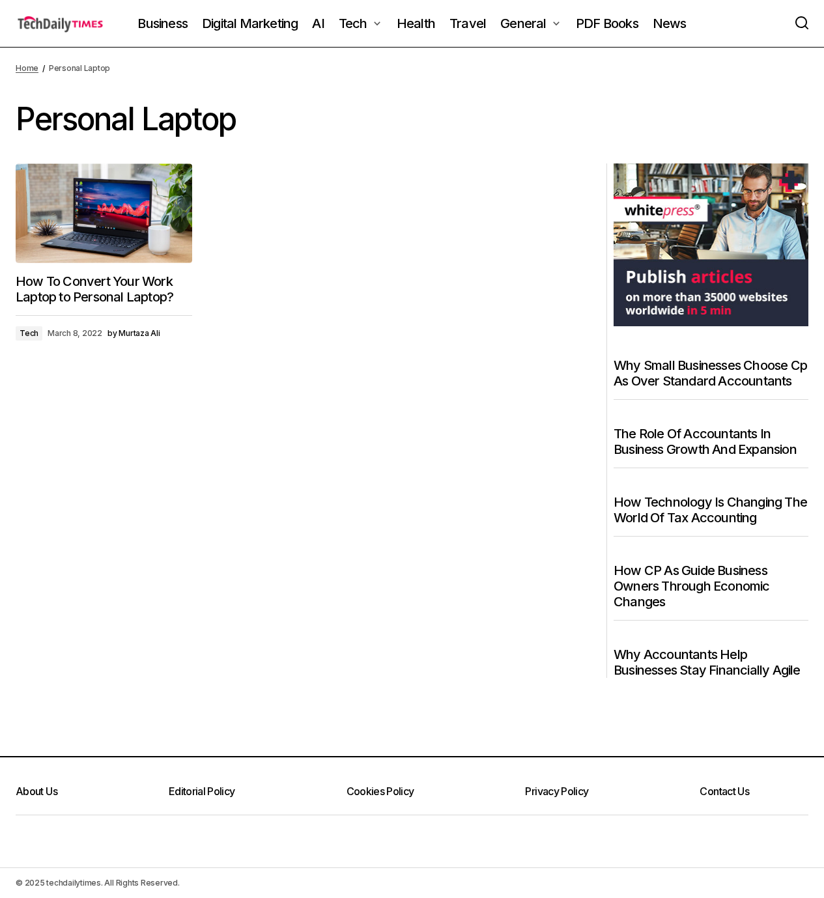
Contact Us (724, 791)
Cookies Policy (380, 791)
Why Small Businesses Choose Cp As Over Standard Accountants (710, 373)
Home (27, 68)
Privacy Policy (556, 791)
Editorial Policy (202, 791)
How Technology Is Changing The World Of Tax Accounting (710, 510)
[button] (801, 23)
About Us (36, 791)
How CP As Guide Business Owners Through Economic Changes (692, 586)
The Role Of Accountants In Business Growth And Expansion (705, 441)
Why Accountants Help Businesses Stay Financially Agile (707, 662)
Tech (29, 333)
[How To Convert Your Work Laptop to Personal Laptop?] (104, 212)
